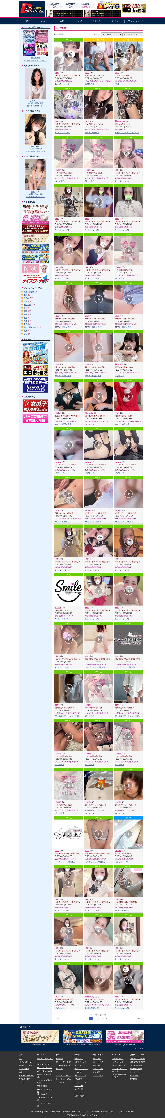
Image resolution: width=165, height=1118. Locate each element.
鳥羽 (25, 318)
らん (87, 73)
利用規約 (66, 1112)
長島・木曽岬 (29, 292)
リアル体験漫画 (136, 1065)
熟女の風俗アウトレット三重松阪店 (69, 716)
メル (57, 996)
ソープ (58, 1072)
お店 (62, 21)
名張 (25, 334)
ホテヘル (59, 1069)
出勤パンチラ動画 (25, 1065)
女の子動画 (79, 1089)
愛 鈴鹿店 (59, 181)
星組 (117, 84)
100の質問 (78, 1079)
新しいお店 (97, 1059)
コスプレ (78, 1093)
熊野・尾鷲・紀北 (31, 327)
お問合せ (95, 1112)
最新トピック (98, 21)
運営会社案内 (36, 1112)
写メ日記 (78, 1065)
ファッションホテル (63, 1079)
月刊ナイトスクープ (135, 21)
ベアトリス (119, 376)
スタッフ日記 (98, 1076)
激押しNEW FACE (44, 1064)
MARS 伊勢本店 (92, 133)
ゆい (57, 705)
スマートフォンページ (125, 1112)
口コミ (21, 1082)
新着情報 (96, 1065)
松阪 (25, 311)
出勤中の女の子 (80, 1062)
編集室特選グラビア (137, 1062)
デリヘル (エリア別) (63, 1065)
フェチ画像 (79, 1086)
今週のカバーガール (26, 1076)
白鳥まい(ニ (90, 996)
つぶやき (78, 1072)
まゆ (117, 899)
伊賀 (25, 330)
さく (117, 73)
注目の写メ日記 (117, 1059)
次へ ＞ (140, 1019)
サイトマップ (77, 1112)
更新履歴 (96, 1072)
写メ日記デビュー (81, 1069)
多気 (25, 324)
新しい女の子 (98, 1062)
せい (57, 73)
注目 (27, 21)
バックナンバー (136, 1072)
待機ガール (23, 1072)
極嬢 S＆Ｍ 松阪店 (93, 522)
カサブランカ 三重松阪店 (95, 667)
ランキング (116, 21)
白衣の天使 (89, 84)
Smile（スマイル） (63, 619)
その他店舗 (60, 1082)
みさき (88, 510)
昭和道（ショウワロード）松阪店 (128, 133)
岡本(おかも (120, 121)
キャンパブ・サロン (63, 1076)
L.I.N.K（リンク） (62, 84)
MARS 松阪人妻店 (63, 327)
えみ (57, 316)
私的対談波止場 (136, 1069)
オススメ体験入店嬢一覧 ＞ (35, 151)
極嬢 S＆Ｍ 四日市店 (124, 522)
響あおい (119, 364)
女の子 (79, 21)
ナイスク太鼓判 (24, 1079)
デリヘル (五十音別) (63, 1062)
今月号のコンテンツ (137, 1059)
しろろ (58, 462)
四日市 (26, 298)
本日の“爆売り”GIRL (44, 1071)
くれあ (58, 170)
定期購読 (133, 1079)
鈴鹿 (25, 301)
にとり (58, 607)
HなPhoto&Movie (25, 1062)
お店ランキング (117, 1062)
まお (117, 413)
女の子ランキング (118, 1065)
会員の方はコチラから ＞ (108, 2)
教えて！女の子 (80, 1076)
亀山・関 (27, 305)
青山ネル (89, 413)
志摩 (25, 321)
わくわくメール (80, 1082)
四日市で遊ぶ (24, 1069)
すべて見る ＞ (140, 1048)
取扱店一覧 (134, 1076)
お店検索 (59, 1059)
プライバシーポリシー (52, 1112)
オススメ (43, 21)
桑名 (25, 295)
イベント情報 (98, 1069)
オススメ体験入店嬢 (44, 1068)
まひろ (58, 413)
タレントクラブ (121, 862)
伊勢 (25, 314)
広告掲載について (108, 1112)
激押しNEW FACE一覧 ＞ (35, 106)
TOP (20, 1059)
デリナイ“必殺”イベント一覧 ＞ (35, 61)
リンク (87, 1112)
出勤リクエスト (80, 1096)
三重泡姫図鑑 (42, 1086)
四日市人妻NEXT (92, 1008)
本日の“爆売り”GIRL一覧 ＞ (35, 197)
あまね (118, 851)
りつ (87, 121)
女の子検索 (79, 1059)
